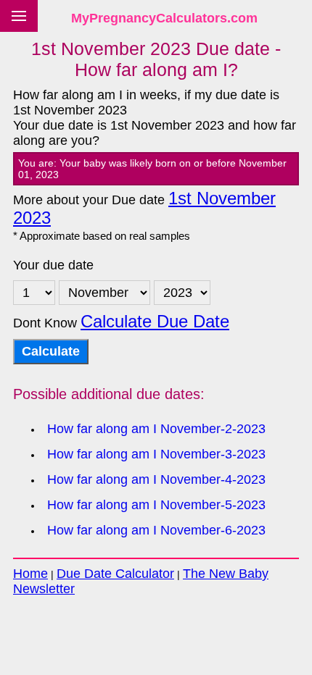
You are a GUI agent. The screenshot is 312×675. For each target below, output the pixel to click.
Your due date (53, 265)
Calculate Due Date (155, 321)
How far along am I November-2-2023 (156, 429)
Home (30, 573)
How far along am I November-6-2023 (156, 530)
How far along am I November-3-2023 (156, 454)
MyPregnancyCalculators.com (164, 18)
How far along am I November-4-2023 (156, 479)
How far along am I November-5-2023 (156, 505)
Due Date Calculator (115, 573)
